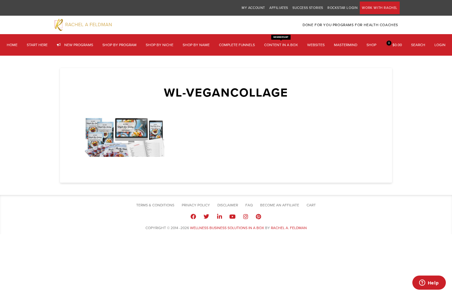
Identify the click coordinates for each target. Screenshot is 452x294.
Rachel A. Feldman (289, 228)
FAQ (249, 205)
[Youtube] (232, 216)
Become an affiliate (279, 205)
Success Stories (307, 8)
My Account (253, 8)
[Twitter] (206, 216)
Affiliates (278, 8)
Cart (311, 205)
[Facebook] (193, 216)
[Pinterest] (259, 216)
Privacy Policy (196, 205)
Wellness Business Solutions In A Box (227, 228)
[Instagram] (245, 216)
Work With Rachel (380, 8)
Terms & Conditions (155, 205)
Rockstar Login (342, 8)
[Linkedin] (219, 216)
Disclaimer (227, 205)
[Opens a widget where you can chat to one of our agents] (429, 283)
